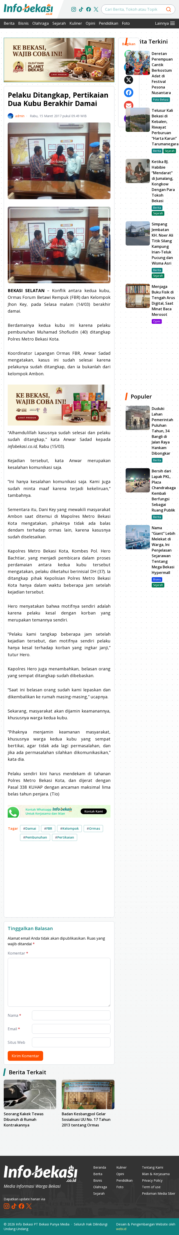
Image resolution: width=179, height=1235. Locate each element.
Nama (14, 1015)
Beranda (99, 1167)
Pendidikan (108, 23)
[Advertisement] (59, 881)
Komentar (18, 953)
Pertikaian (64, 837)
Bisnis (23, 23)
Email (14, 1028)
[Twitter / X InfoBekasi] (96, 9)
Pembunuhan (35, 837)
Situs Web (16, 1042)
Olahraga (40, 23)
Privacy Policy (152, 1180)
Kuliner (75, 23)
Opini (90, 23)
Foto (126, 23)
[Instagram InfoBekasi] (73, 9)
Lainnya (162, 23)
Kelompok (69, 828)
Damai (29, 828)
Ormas (93, 828)
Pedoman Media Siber (158, 1193)
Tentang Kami (152, 1167)
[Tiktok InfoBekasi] (81, 9)
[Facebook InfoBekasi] (88, 9)
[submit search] (168, 9)
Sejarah (59, 23)
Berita (9, 23)
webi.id (121, 1229)
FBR (48, 828)
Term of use (151, 1187)
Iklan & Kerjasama (156, 1174)
